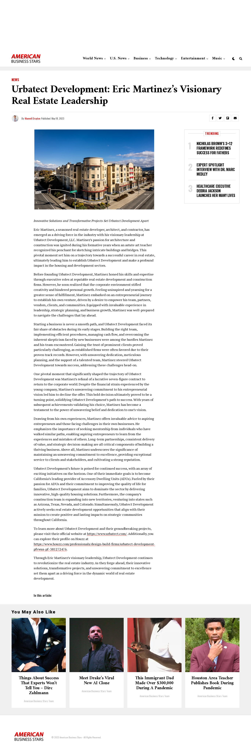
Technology (164, 58)
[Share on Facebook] (212, 118)
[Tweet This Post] (220, 118)
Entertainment (193, 58)
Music (217, 58)
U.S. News (118, 58)
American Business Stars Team (39, 701)
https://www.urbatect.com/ (107, 533)
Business (141, 58)
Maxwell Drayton (32, 118)
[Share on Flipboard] (227, 118)
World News (93, 58)
